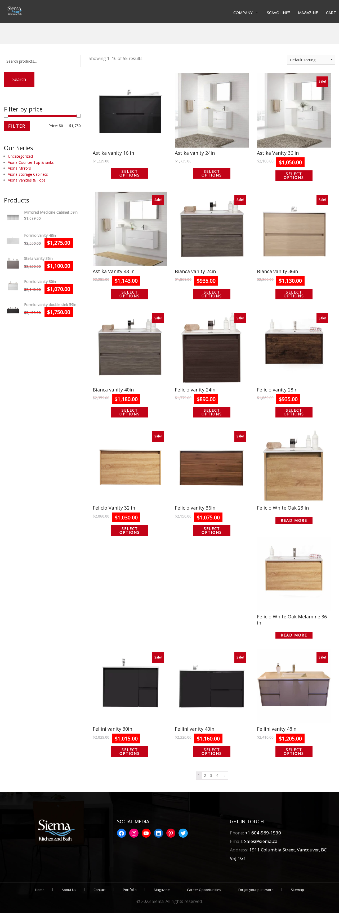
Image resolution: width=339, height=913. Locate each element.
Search (19, 79)
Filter (16, 126)
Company (243, 12)
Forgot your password (256, 889)
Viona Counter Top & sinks (31, 162)
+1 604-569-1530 (263, 833)
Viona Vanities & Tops (27, 180)
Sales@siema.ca (260, 841)
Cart (331, 12)
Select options (129, 173)
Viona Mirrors (19, 168)
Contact (99, 889)
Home (39, 889)
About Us (69, 889)
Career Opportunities (204, 889)
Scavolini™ (278, 12)
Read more (294, 520)
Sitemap (297, 889)
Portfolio (130, 889)
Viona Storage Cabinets (28, 174)
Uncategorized (20, 156)
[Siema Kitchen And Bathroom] (14, 11)
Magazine (308, 12)
